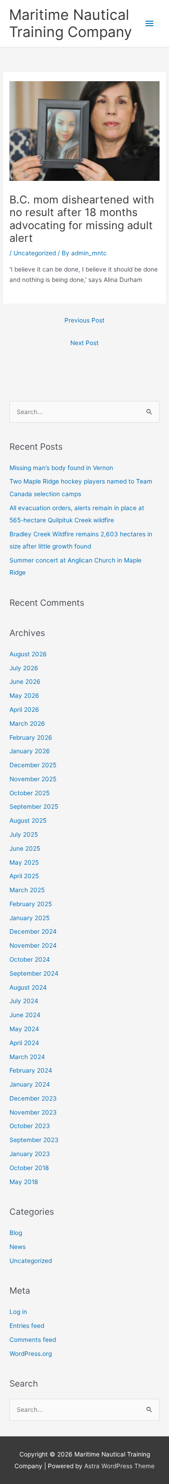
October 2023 (29, 1125)
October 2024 (29, 959)
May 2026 (24, 695)
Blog (15, 1232)
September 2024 (34, 973)
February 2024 (30, 1070)
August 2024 (28, 987)
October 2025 (29, 793)
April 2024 (24, 1042)
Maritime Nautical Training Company (70, 23)
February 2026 (30, 737)
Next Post (84, 342)
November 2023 (33, 1112)
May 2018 (23, 1181)
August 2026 (28, 654)
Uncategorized (35, 253)
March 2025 (27, 890)
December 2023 (33, 1098)
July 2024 (23, 1001)
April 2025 (24, 876)
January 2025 (29, 918)
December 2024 (33, 931)
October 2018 (29, 1167)
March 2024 (27, 1056)
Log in (18, 1311)
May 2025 (24, 862)
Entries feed (26, 1325)
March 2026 (27, 723)
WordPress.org (30, 1353)
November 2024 (33, 945)
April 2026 (24, 709)
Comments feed (32, 1339)
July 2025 (23, 834)
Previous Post (84, 320)
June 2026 (25, 681)
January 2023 (29, 1153)
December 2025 (32, 765)
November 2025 (32, 779)
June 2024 (25, 1015)
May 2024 (24, 1028)
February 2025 (30, 904)
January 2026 (29, 751)
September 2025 (33, 806)
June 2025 (24, 848)
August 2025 (27, 820)
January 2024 (29, 1084)
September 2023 (34, 1139)
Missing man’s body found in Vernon (61, 467)
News (17, 1246)
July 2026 (23, 668)
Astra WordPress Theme (119, 1466)
